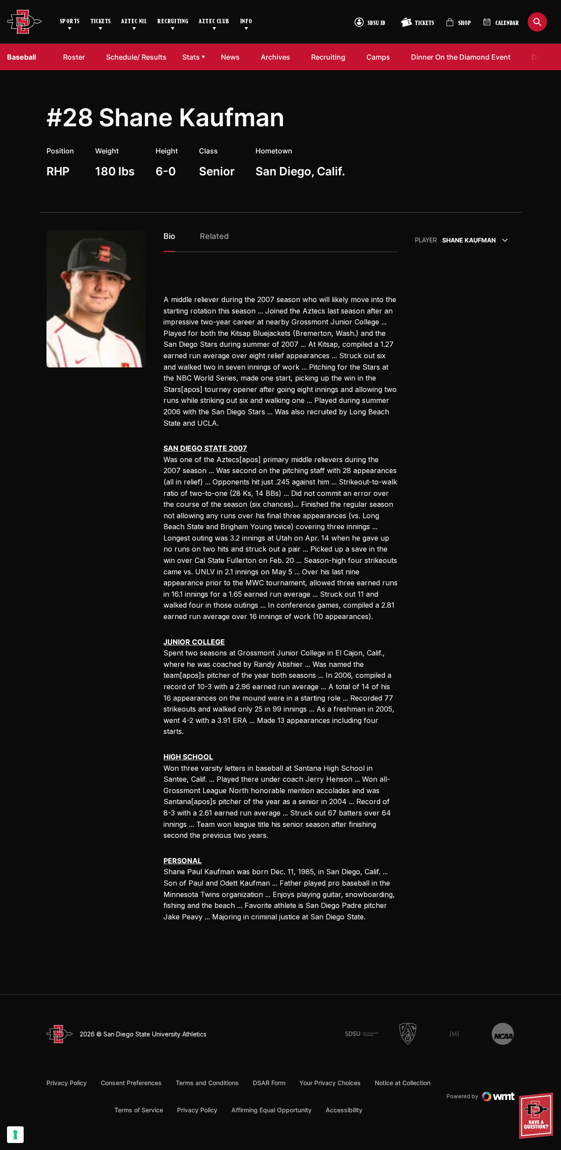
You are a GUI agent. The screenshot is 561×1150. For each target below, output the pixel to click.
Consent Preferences (131, 1082)
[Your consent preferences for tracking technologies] (15, 1134)
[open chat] (538, 1116)
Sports (70, 21)
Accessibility (344, 1110)
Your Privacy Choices (330, 1082)
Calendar (507, 23)
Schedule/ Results (136, 57)
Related (214, 236)
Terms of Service (138, 1110)
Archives (275, 57)
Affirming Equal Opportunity (271, 1110)
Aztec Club (214, 21)
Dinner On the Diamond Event (461, 56)
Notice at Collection (402, 1082)
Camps (380, 56)
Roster (74, 57)
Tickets (100, 21)
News (230, 57)
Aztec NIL (134, 21)
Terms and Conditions (207, 1082)
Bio (169, 236)
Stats (191, 57)
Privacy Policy (66, 1082)
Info (246, 21)
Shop (458, 25)
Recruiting (172, 21)
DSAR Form (269, 1082)
